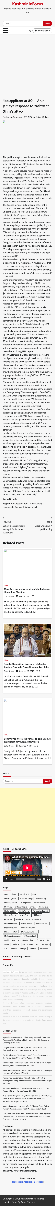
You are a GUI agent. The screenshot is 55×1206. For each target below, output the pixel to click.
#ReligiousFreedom (25, 940)
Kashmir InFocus (27, 4)
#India (32, 907)
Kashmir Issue (27, 944)
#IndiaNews (43, 907)
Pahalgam (46, 944)
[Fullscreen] (48, 879)
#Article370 (24, 894)
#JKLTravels (37, 915)
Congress (40, 940)
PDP (5, 949)
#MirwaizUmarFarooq (29, 932)
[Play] (6, 879)
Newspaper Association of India (27, 1181)
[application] (27, 868)
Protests (14, 949)
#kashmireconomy (33, 919)
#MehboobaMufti (10, 932)
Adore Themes (28, 1202)
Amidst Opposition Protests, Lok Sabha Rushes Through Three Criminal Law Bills (26, 665)
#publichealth (9, 940)
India (15, 499)
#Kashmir (19, 919)
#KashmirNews (26, 923)
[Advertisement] (27, 63)
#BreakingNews (10, 898)
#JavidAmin (24, 915)
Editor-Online (42, 117)
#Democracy (41, 898)
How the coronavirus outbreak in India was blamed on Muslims (27, 591)
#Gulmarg (8, 907)
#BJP (34, 894)
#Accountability (10, 894)
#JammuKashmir (10, 915)
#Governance (39, 903)
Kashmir (16, 944)
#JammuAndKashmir (40, 911)
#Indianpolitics (9, 911)
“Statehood (43, 949)
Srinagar (23, 949)
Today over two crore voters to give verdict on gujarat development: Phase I (27, 740)
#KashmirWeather (28, 928)
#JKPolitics (8, 919)
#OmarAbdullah (30, 936)
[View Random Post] (30, 31)
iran (48, 940)
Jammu (6, 944)
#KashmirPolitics (42, 923)
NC (37, 944)
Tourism (33, 949)
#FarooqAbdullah (10, 903)
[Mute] (44, 879)
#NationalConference (12, 936)
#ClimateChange (26, 898)
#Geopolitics (26, 903)
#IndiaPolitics (24, 911)
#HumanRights (21, 907)
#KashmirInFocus (10, 923)
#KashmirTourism (10, 928)
